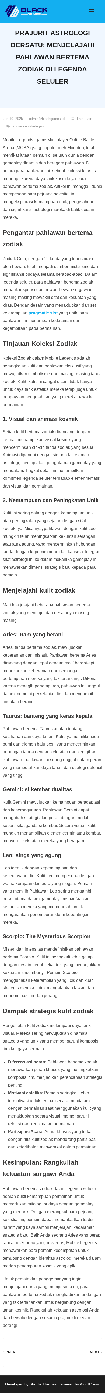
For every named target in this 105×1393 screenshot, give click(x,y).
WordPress (89, 1384)
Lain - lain (84, 119)
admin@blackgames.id (47, 119)
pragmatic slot (43, 313)
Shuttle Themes (43, 1384)
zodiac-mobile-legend (29, 126)
